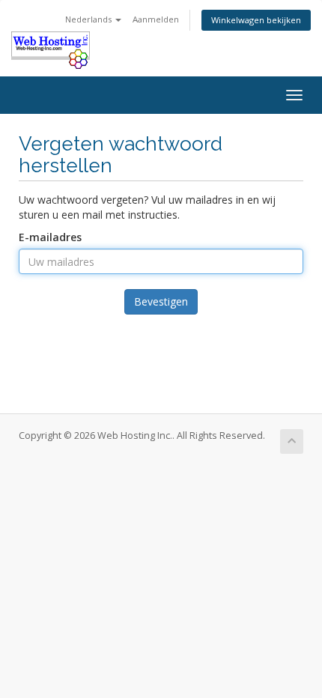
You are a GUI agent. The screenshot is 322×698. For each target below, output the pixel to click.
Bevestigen (161, 301)
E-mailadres (50, 237)
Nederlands (89, 19)
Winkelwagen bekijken (256, 19)
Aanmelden (156, 19)
